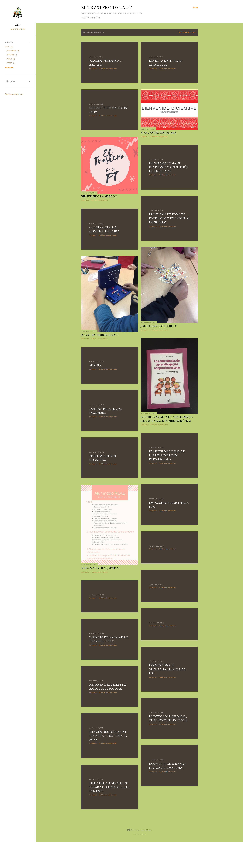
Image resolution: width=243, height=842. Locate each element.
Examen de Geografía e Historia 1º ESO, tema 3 (167, 766)
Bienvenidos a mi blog (99, 196)
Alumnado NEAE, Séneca (100, 568)
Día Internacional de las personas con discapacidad (167, 455)
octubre (11, 55)
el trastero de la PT (106, 7)
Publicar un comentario (108, 68)
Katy (18, 24)
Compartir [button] (93, 68)
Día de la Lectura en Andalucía (166, 63)
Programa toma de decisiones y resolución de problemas (169, 167)
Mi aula (95, 365)
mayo (10, 59)
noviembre (13, 51)
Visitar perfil (18, 29)
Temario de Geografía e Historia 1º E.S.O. (108, 639)
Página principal (91, 18)
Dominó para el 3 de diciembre (105, 411)
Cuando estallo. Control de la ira (104, 229)
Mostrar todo (187, 32)
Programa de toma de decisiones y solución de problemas (169, 218)
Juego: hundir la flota (100, 335)
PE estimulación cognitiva (102, 458)
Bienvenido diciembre (158, 133)
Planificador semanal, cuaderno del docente (168, 718)
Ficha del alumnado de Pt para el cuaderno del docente (109, 787)
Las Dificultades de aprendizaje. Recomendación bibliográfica (167, 419)
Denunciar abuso (14, 94)
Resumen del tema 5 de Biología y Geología (107, 686)
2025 (8, 47)
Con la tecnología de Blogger (141, 830)
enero (10, 63)
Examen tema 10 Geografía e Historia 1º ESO (168, 669)
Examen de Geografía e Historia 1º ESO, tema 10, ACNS (108, 736)
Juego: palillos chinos (159, 326)
